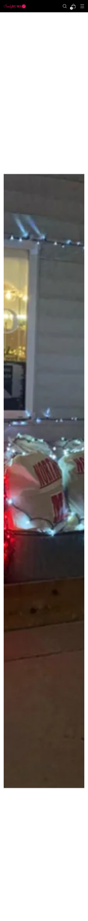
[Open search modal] (64, 6)
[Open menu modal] (82, 6)
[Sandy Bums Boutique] (15, 6)
